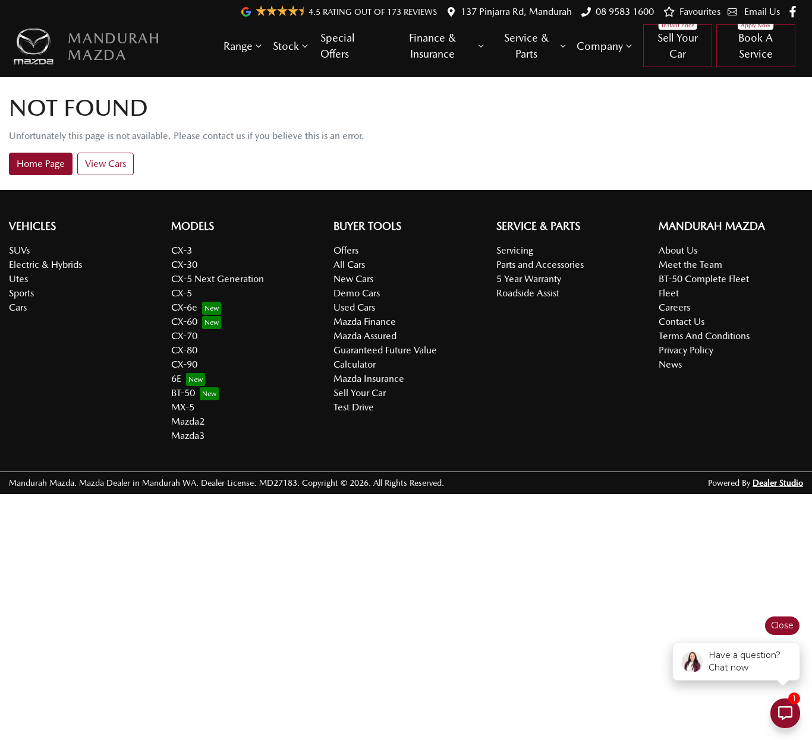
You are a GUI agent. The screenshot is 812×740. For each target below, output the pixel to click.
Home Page (41, 163)
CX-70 (184, 335)
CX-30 (184, 264)
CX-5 (181, 293)
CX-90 (184, 364)
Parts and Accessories (540, 264)
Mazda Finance (364, 321)
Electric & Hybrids (45, 264)
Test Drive (353, 407)
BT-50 (183, 393)
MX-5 (182, 407)
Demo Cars (356, 293)
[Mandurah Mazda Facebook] (795, 11)
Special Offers (337, 45)
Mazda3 (187, 435)
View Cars (105, 163)
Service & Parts (526, 45)
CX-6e (184, 307)
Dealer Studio (778, 483)
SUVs (19, 250)
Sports (21, 293)
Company (600, 46)
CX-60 (184, 321)
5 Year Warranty (528, 278)
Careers (674, 307)
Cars (18, 307)
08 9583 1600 (625, 11)
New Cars (353, 278)
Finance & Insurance (432, 45)
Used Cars (354, 307)
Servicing (514, 250)
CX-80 (184, 350)
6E (176, 378)
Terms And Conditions (704, 335)
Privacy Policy (686, 350)
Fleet (669, 293)
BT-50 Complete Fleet (704, 278)
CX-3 (181, 250)
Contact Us (681, 321)
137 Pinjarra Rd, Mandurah (516, 11)
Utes (18, 278)
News (670, 364)
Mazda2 (187, 421)
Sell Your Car (677, 45)
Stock (286, 46)
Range (238, 46)
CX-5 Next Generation (217, 278)
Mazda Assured (364, 335)
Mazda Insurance (368, 378)
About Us (678, 250)
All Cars (349, 264)
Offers (345, 250)
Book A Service (755, 45)
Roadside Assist (527, 293)
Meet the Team (690, 264)
